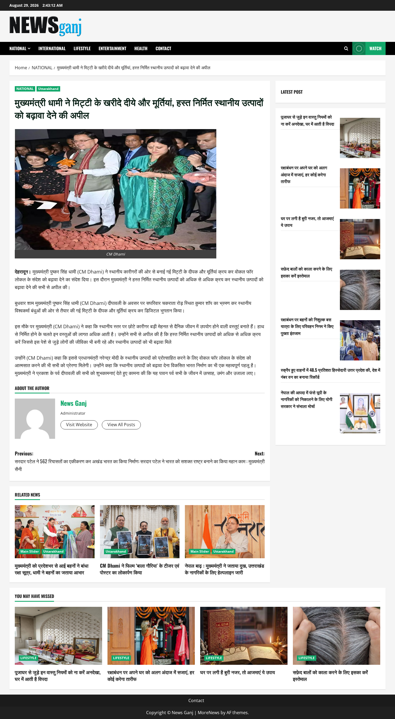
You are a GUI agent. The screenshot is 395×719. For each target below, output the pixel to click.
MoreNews (209, 713)
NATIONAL (17, 48)
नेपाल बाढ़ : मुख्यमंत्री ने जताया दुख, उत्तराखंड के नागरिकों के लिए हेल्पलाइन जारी (224, 569)
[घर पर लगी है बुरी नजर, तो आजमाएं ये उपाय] (360, 239)
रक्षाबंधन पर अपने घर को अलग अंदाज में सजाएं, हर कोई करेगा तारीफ (304, 174)
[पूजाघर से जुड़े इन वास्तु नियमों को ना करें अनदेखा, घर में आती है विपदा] (360, 138)
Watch (375, 48)
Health (141, 48)
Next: (202, 457)
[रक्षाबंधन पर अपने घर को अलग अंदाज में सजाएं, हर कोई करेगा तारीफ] (360, 188)
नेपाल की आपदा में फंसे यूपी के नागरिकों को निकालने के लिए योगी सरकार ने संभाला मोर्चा (306, 399)
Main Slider (29, 551)
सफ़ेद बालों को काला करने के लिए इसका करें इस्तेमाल (306, 272)
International (52, 48)
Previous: (77, 461)
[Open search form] (346, 48)
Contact (163, 48)
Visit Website (79, 425)
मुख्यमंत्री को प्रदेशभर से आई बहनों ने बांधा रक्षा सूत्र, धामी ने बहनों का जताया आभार (51, 569)
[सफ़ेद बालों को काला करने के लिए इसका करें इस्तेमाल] (360, 290)
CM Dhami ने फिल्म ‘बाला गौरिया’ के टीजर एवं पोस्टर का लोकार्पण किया (139, 569)
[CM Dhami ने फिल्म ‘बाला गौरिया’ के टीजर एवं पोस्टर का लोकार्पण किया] (140, 531)
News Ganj (73, 403)
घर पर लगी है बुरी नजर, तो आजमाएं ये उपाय (237, 672)
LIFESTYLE (82, 48)
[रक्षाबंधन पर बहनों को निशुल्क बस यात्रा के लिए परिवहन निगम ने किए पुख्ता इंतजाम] (360, 340)
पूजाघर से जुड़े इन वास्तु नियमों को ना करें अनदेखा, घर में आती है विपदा (307, 120)
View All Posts (121, 425)
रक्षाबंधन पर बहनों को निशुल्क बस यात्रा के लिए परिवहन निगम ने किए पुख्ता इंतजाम (307, 326)
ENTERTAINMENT (112, 48)
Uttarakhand (48, 88)
